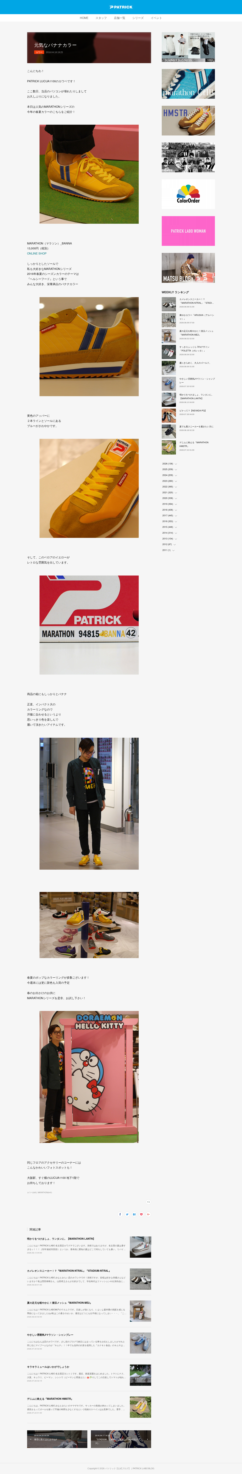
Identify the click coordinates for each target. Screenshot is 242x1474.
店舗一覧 (119, 17)
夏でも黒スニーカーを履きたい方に (196, 426)
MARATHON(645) (45, 1192)
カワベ (39, 52)
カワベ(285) (32, 1192)
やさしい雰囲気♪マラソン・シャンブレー (50, 1334)
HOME (84, 17)
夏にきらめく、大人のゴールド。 (195, 362)
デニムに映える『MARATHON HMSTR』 (50, 1398)
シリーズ (138, 17)
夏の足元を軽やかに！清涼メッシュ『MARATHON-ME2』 (59, 1302)
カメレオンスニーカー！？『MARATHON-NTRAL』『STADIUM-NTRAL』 (69, 1270)
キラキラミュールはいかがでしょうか (48, 1366)
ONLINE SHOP (37, 253)
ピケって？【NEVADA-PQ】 (193, 410)
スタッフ (101, 17)
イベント (156, 17)
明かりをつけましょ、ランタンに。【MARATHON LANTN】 (61, 1238)
